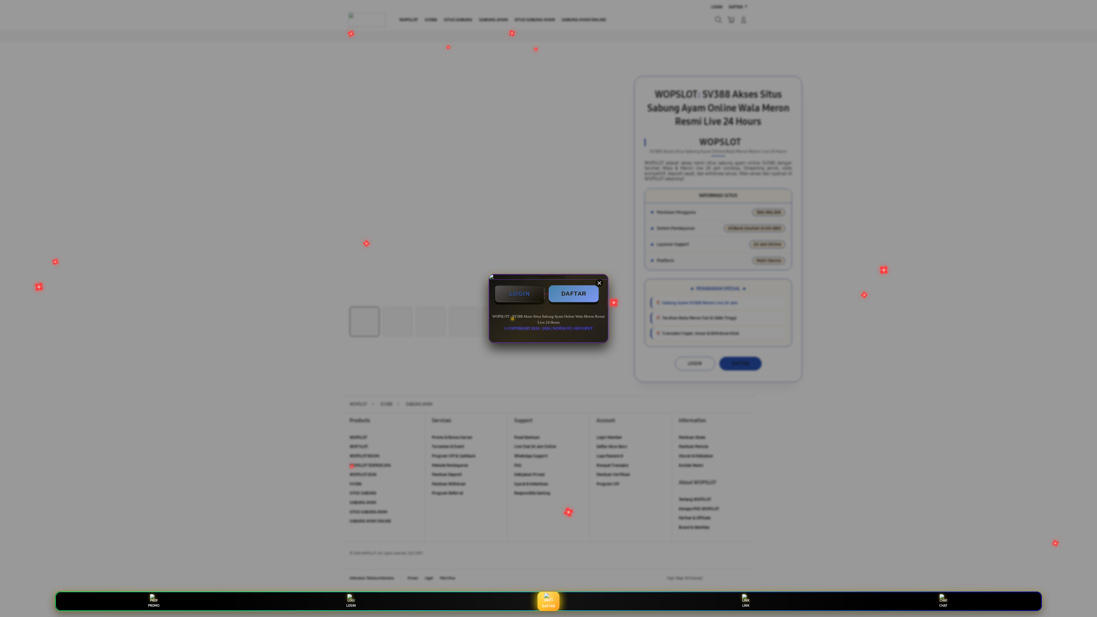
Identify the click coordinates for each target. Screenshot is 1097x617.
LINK (745, 606)
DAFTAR (573, 294)
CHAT (943, 606)
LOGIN (519, 294)
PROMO (153, 606)
